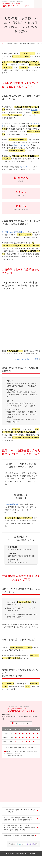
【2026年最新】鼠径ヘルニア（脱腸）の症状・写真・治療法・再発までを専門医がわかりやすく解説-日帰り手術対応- (19, 827)
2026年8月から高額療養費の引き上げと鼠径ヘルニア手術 (19, 811)
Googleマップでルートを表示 (26, 359)
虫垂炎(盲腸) (31, 844)
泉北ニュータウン (19, 145)
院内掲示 (12, 844)
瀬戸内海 (34, 110)
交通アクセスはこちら (22, 723)
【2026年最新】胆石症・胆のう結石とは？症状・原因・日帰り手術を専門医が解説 (19, 819)
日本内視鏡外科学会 (12, 504)
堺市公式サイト (26, 167)
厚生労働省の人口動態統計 (12, 232)
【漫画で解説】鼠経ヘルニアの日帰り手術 (19, 836)
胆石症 (19, 844)
